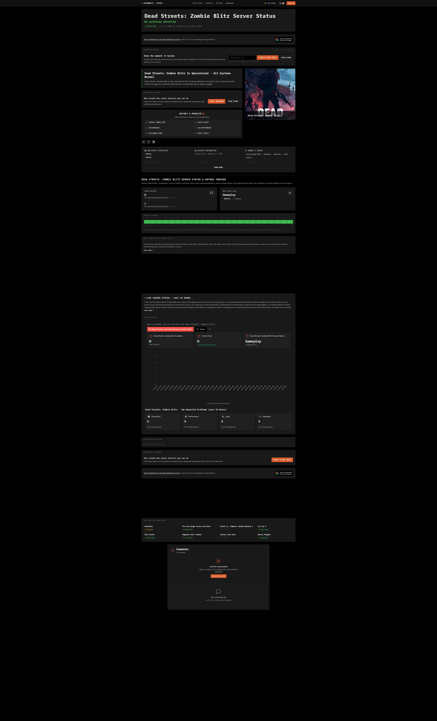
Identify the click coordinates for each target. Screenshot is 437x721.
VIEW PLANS (286, 58)
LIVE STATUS (197, 3)
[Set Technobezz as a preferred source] (270, 3)
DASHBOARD (230, 3)
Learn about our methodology (220, 403)
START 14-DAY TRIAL (268, 58)
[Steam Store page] (154, 142)
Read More (148, 250)
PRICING (219, 3)
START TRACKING (217, 101)
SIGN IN (291, 3)
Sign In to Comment (218, 576)
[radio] (168, 122)
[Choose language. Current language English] (281, 3)
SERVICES (209, 3)
